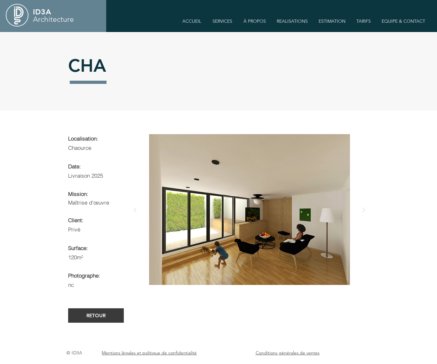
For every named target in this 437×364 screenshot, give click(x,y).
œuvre (101, 202)
